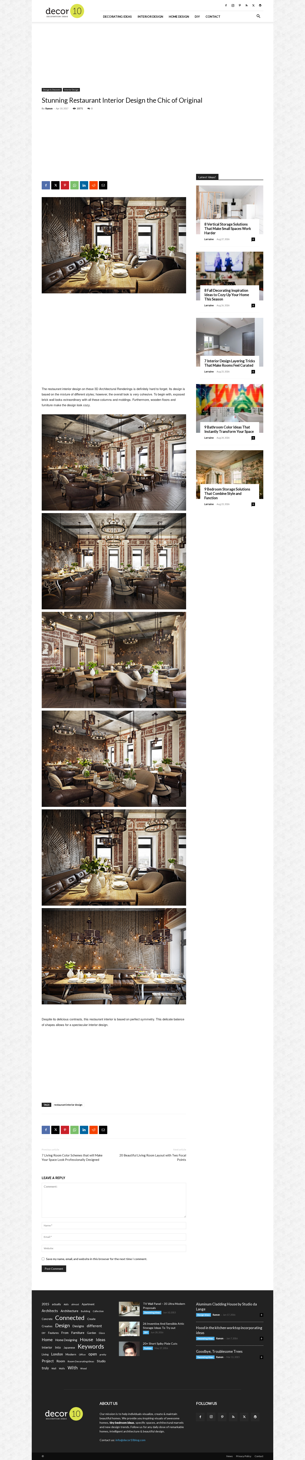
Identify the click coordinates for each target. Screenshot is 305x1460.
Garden (91, 1332)
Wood (83, 1368)
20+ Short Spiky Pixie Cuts (160, 1343)
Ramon (49, 108)
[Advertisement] (152, 53)
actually (56, 1304)
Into (58, 1347)
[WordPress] (260, 5)
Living (45, 1354)
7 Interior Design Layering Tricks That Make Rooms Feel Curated (229, 363)
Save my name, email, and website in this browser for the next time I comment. (96, 1259)
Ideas (100, 1340)
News (229, 1456)
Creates (47, 1326)
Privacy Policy (243, 1456)
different (94, 1326)
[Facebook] (226, 5)
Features (53, 1332)
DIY (197, 16)
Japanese (69, 1347)
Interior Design (150, 16)
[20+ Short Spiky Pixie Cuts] (129, 1349)
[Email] (103, 185)
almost (75, 1304)
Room (60, 1361)
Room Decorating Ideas (81, 1361)
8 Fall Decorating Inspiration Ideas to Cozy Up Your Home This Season (226, 294)
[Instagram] (233, 5)
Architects (50, 1311)
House (86, 1339)
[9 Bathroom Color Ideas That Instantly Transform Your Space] (229, 408)
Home (47, 1339)
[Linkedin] (84, 185)
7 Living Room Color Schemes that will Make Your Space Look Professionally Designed (72, 1157)
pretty (103, 1354)
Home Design (179, 16)
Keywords (91, 1346)
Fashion (148, 1348)
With (73, 1368)
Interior (47, 1347)
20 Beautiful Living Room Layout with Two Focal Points (152, 1157)
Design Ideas (203, 1315)
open (92, 1354)
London (57, 1354)
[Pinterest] (240, 5)
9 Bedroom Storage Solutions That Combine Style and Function (227, 493)
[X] (253, 5)
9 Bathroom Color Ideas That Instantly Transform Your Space (229, 429)
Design (62, 1325)
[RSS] (246, 5)
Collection (98, 1311)
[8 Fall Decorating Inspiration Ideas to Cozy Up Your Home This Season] (229, 276)
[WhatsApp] (74, 185)
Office (82, 1354)
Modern (71, 1354)
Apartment (88, 1304)
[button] (258, 17)
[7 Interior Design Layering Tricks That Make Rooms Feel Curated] (229, 342)
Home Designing (66, 1340)
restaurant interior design (68, 1104)
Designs (78, 1326)
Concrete (47, 1319)
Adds (66, 1304)
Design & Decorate (52, 89)
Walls (62, 1368)
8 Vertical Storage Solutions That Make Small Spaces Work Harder (227, 228)
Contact (213, 16)
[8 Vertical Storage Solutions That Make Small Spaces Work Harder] (229, 209)
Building (85, 1311)
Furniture (77, 1332)
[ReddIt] (93, 185)
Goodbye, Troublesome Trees (219, 1351)
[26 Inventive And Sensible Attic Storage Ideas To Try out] (129, 1329)
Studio (101, 1361)
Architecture (69, 1311)
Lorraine (209, 239)
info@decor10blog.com (130, 1440)
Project (48, 1361)
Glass (102, 1333)
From (64, 1332)
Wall (53, 1368)
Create (91, 1319)
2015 (45, 1304)
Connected (69, 1317)
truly (45, 1368)
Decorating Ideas (117, 16)
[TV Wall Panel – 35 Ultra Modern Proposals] (129, 1309)
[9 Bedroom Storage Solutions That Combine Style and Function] (229, 474)
